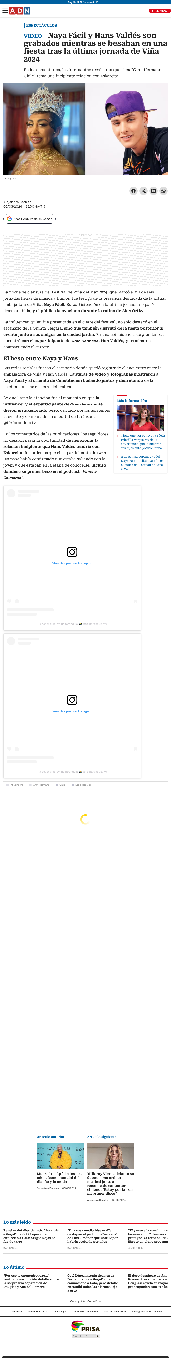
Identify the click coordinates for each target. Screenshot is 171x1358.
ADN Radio (20, 11)
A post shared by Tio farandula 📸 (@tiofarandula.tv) (72, 623)
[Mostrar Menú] (5, 10)
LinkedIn (153, 191)
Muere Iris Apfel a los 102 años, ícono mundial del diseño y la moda (59, 1178)
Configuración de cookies (147, 1311)
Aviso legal (60, 1311)
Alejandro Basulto (17, 202)
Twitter (143, 191)
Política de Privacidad (85, 1311)
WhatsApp (163, 191)
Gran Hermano (41, 785)
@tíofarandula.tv (19, 423)
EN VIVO (161, 11)
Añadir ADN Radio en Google (33, 219)
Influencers (16, 785)
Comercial (16, 1311)
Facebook (133, 191)
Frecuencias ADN (38, 1311)
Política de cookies (115, 1311)
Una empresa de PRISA (85, 1326)
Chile (62, 785)
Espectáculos (41, 25)
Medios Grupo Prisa (86, 1335)
